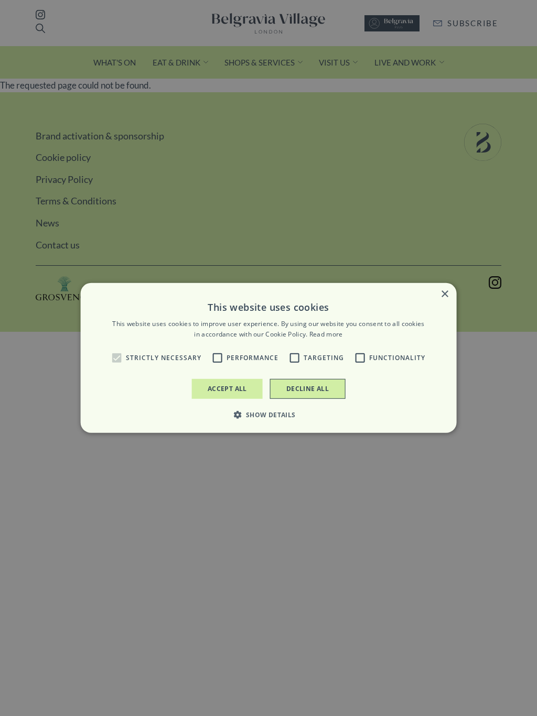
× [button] (444, 294)
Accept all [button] (227, 388)
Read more (326, 334)
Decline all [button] (307, 388)
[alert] (268, 358)
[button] (116, 358)
